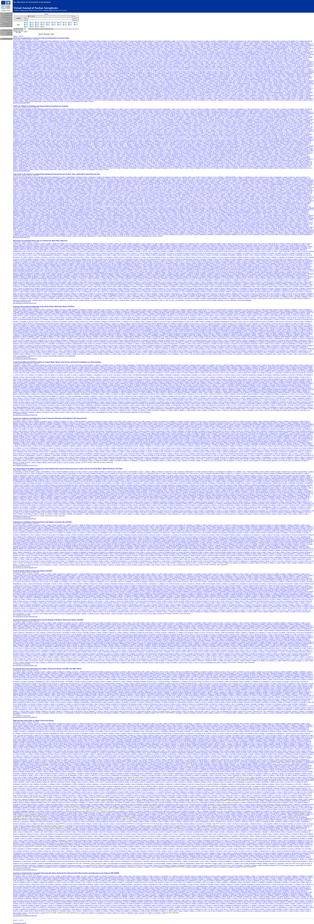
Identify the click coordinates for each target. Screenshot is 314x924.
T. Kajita (131, 66)
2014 (32, 24)
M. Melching (156, 75)
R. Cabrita (271, 47)
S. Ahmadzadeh (166, 41)
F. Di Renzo (204, 54)
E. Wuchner (80, 100)
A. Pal (54, 80)
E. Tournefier (186, 94)
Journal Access (3, 19)
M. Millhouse (28, 76)
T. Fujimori (268, 57)
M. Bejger (229, 44)
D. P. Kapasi (212, 66)
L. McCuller (72, 75)
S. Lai (174, 69)
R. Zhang (310, 100)
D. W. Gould (135, 60)
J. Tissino (44, 94)
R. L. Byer (247, 47)
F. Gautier (158, 58)
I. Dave (158, 52)
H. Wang (40, 98)
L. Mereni (189, 75)
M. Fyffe (279, 57)
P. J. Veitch (69, 97)
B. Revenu (130, 85)
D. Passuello (281, 80)
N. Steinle (143, 91)
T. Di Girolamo (165, 54)
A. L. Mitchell (119, 76)
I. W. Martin (192, 73)
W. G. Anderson (300, 41)
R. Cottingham (169, 51)
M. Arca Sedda (122, 42)
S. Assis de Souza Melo (204, 42)
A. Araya (108, 42)
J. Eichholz (97, 55)
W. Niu (68, 79)
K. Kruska (32, 69)
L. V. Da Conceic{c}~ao (32, 52)
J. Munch (103, 77)
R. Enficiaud (142, 55)
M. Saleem (204, 86)
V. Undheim (59, 95)
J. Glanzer (21, 60)
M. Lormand (52, 72)
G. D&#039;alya (69, 52)
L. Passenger (274, 80)
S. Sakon (175, 86)
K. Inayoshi (123, 64)
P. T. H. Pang (137, 80)
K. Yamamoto (117, 100)
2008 (54, 23)
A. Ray (55, 85)
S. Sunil (283, 91)
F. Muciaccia (25, 77)
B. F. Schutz (207, 88)
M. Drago (295, 54)
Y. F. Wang (59, 98)
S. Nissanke (56, 79)
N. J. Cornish (150, 51)
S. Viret (214, 97)
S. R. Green (238, 60)
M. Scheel (127, 88)
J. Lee (44, 70)
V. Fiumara (98, 57)
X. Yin (207, 100)
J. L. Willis (282, 98)
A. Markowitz (167, 73)
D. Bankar (42, 44)
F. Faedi (229, 55)
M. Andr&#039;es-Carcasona (30, 42)
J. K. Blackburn (193, 45)
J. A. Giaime (276, 58)
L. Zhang (304, 100)
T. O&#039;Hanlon (168, 79)
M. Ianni (101, 64)
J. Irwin (149, 64)
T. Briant (90, 47)
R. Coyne (225, 51)
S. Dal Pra (61, 52)
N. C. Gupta (100, 61)
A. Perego (86, 82)
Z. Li (194, 70)
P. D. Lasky (267, 69)
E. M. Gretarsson (255, 60)
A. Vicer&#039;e (158, 97)
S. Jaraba (264, 64)
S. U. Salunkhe (226, 86)
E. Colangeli (61, 51)
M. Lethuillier (154, 70)
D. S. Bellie (249, 44)
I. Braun (85, 47)
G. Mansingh (78, 73)
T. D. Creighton (248, 51)
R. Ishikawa (155, 64)
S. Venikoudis (76, 97)
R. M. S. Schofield (182, 88)
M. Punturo (210, 83)
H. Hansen (251, 61)
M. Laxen (289, 69)
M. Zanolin (254, 100)
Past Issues (2, 15)
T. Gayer (170, 58)
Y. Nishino (42, 79)
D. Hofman (220, 63)
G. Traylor (215, 94)
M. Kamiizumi (161, 66)
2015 (38, 24)
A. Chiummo (214, 50)
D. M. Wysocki (88, 100)
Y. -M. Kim (115, 67)
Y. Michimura (304, 75)
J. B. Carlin (129, 48)
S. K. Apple (98, 42)
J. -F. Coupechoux (203, 51)
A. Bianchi (115, 45)
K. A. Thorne (25, 94)
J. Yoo (225, 100)
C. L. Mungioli (116, 77)
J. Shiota (141, 89)
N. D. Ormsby (237, 79)
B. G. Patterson (24, 82)
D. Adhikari (97, 41)
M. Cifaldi (277, 50)
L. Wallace (28, 98)
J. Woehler (26, 100)
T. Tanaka (157, 92)
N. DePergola (38, 54)
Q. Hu (25, 64)
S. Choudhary (227, 50)
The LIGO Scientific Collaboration (22, 41)
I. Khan (44, 67)
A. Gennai (182, 58)
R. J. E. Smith (20, 91)
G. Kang (182, 66)
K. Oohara (215, 79)
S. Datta (135, 52)
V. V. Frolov (236, 57)
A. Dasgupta (129, 52)
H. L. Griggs (278, 60)
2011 (71, 23)
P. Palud (92, 80)
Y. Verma (121, 97)
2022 (76, 24)
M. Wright (60, 100)
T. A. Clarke (305, 50)
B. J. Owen (21, 80)
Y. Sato (77, 88)
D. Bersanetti (28, 45)
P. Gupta (106, 61)
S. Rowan (54, 86)
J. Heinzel (72, 63)
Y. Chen (132, 50)
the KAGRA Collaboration (52, 41)
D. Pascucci (252, 80)
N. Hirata (200, 63)
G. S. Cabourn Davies (256, 47)
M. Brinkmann (102, 47)
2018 (54, 24)
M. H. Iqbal (144, 64)
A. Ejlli (125, 55)
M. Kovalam (281, 67)
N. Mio (53, 76)
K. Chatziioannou (82, 50)
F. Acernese (78, 41)
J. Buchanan (187, 47)
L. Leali (19, 70)
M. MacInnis (176, 72)
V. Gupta (123, 61)
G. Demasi (300, 52)
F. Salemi (210, 86)
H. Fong (132, 57)
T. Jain (213, 64)
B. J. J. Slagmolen (276, 89)
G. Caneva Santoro (57, 48)
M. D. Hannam (224, 61)
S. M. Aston (213, 42)
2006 (43, 23)
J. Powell (90, 83)
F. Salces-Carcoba (190, 86)
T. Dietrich (135, 54)
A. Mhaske (272, 75)
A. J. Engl (148, 55)
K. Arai (104, 42)
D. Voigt (241, 97)
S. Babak (250, 42)
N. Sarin (30, 88)
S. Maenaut (227, 72)
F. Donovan (263, 54)
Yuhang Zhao (37, 101)
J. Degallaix (227, 52)
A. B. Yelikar (201, 100)
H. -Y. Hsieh (308, 63)
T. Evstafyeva (201, 55)
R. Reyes (136, 85)
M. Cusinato (16, 52)
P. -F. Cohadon (48, 51)
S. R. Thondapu (17, 94)
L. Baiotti (286, 42)
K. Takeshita (113, 92)
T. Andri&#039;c (43, 42)
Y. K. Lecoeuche (25, 70)
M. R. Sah (136, 86)
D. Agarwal (132, 41)
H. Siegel (192, 89)
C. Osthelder (286, 79)
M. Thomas (295, 92)
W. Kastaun (239, 66)
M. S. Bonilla (289, 45)
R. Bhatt (77, 45)
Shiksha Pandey (120, 80)
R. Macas (163, 72)
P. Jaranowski (270, 64)
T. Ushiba (65, 95)
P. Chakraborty (258, 48)
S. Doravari (283, 54)
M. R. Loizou (300, 70)
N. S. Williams (275, 98)
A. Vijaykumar (179, 97)
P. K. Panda (112, 80)
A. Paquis (218, 80)
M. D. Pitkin (303, 82)
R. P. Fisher (85, 57)
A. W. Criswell (264, 51)
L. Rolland (241, 85)
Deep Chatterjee (60, 50)
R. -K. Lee (53, 70)
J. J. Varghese (30, 97)
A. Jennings (288, 64)
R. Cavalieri (217, 48)
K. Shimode (129, 89)
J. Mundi (109, 77)
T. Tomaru (100, 94)
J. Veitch (64, 97)
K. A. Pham (173, 82)
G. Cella (223, 48)
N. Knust (164, 67)
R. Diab (98, 54)
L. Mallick (35, 73)
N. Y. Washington (96, 98)
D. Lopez (19, 72)
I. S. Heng (137, 63)
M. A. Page (40, 80)
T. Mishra (112, 76)
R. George (200, 58)
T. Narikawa (246, 77)
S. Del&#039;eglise (250, 52)
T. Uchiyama (27, 95)
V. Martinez (222, 73)
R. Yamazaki (149, 100)
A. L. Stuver (224, 91)
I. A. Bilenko (121, 45)
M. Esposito (167, 55)
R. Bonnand (303, 45)
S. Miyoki (170, 76)
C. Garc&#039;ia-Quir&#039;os (93, 58)
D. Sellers (270, 88)
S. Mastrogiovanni (289, 73)
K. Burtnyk (222, 47)
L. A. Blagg (201, 45)
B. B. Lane (208, 69)
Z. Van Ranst (300, 95)
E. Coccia (34, 51)
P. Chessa (158, 50)
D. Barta (117, 44)
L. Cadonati (292, 47)
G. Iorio (134, 64)
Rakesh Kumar (100, 69)
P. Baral (56, 44)
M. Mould (297, 76)
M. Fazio (280, 55)
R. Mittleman (148, 76)
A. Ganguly (43, 58)
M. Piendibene (222, 82)
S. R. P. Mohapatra (189, 76)
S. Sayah (109, 88)
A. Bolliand (254, 45)
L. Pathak (299, 80)
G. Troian (246, 94)
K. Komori (226, 67)
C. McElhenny (87, 75)
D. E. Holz (234, 63)
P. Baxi (178, 44)
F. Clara (288, 50)
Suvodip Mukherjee (75, 77)
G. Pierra (243, 82)
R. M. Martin (199, 73)
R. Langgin (227, 69)
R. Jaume (277, 64)
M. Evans (194, 55)
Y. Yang (176, 100)
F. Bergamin (293, 44)
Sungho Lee (64, 70)
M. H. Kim (104, 67)
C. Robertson (214, 85)
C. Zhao (26, 101)
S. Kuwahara (134, 69)
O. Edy (87, 55)
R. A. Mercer (182, 75)
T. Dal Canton (43, 52)
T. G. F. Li (183, 70)
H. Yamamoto (110, 100)
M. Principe (155, 83)
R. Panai (106, 80)
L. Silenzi (202, 89)
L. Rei (95, 85)
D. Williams (259, 98)
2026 (43, 26)
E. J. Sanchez (254, 86)
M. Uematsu (47, 95)
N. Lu (111, 72)
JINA (1, 30)
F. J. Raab (269, 83)
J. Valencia (104, 95)
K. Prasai (125, 83)
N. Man (45, 73)
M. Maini (275, 72)
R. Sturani (218, 91)
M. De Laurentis (240, 52)
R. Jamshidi (232, 64)
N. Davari (152, 52)
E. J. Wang (34, 98)
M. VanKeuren (273, 95)
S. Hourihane (263, 63)
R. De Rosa (52, 54)
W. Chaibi (251, 48)
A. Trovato (252, 94)
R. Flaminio (104, 57)
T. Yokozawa (220, 100)
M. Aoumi (75, 42)
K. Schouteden (191, 88)
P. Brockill (109, 47)
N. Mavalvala (25, 75)
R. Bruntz (166, 47)
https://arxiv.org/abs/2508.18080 (21, 102)
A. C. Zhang (298, 100)
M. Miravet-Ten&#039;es (75, 76)
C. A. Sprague (113, 91)
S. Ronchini (294, 85)
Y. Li (191, 70)
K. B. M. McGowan (110, 75)
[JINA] (5, 11)
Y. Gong (80, 60)
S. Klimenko (151, 67)
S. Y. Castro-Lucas (195, 48)
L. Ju (104, 66)
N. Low (100, 72)
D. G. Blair (213, 45)
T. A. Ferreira (49, 57)
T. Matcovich (298, 73)
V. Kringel (304, 67)
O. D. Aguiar (157, 41)
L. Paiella (50, 80)
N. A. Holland (227, 63)
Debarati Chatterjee (50, 50)
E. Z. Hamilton (185, 61)
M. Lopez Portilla (27, 72)
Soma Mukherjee (54, 77)
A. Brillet (95, 47)
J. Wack (282, 97)
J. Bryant (172, 47)
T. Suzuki (307, 91)
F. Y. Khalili (33, 67)
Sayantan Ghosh (232, 58)
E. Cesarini (245, 48)
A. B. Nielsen (28, 79)
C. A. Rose (21, 86)
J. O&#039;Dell (128, 79)
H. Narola (252, 77)
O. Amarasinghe (264, 41)
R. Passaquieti (266, 80)
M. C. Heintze (60, 63)
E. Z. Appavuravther (83, 42)
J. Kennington (300, 66)
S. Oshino (279, 79)
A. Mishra (101, 76)
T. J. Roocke (300, 85)
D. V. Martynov (243, 73)
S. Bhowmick (100, 45)
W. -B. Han (200, 61)
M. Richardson (178, 85)
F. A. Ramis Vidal (309, 83)
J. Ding (186, 54)
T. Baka (297, 42)
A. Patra (304, 80)
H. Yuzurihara (240, 100)
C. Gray (208, 60)
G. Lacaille (157, 69)
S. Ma (158, 72)
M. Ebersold (55, 55)
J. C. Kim (93, 67)
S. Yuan (234, 100)
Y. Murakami (124, 77)
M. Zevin (292, 100)
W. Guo (68, 61)
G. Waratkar (71, 98)
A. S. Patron (16, 82)
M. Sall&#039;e (217, 86)
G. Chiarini (186, 50)
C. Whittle (215, 98)
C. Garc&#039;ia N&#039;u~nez (76, 58)
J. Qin (233, 83)
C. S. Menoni (170, 75)
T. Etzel (190, 55)
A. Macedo (169, 72)
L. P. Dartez (122, 52)
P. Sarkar (35, 88)
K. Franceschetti (164, 57)
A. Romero (269, 85)
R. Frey (215, 57)
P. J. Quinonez (262, 83)
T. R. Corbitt (123, 51)
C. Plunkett (35, 83)
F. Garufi (133, 58)
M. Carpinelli (151, 48)
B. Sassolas (56, 88)
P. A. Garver (139, 58)
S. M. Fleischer (112, 57)
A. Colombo (95, 51)
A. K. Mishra (94, 76)
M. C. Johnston (44, 66)
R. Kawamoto (280, 66)
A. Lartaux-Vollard (258, 69)
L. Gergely (215, 58)
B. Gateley (152, 58)
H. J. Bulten (207, 47)
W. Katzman (260, 66)
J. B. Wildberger (231, 98)
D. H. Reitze (105, 85)
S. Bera (288, 44)
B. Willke (287, 98)
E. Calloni (42, 48)
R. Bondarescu (270, 45)
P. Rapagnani (43, 85)
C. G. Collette (75, 51)
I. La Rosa (244, 69)
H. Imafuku (116, 64)
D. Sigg (197, 89)
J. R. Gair (290, 57)
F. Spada (79, 91)
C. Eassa (49, 55)
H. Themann (253, 92)
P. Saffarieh (123, 86)
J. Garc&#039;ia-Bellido (60, 58)
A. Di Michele (179, 54)
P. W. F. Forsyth (155, 57)
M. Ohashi (176, 79)
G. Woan (20, 100)
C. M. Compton (103, 51)
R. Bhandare (71, 45)
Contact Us (2, 25)
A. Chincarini (198, 50)
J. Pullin (204, 83)
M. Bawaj (173, 44)
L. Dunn (15, 55)
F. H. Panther (165, 80)
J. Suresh (288, 91)
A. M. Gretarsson (245, 60)
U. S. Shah (33, 89)
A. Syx (27, 92)
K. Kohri (200, 67)
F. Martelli (185, 73)
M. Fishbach (78, 57)
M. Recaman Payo (80, 85)
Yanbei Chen (137, 50)
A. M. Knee (158, 67)
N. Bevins (64, 45)
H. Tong (125, 94)
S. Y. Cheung (172, 50)
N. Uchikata (20, 95)
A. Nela (273, 77)
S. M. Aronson (176, 42)
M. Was (82, 98)
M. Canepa (49, 48)
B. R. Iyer (181, 64)
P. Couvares (211, 51)
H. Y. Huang (31, 64)
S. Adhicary (90, 41)
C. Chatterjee (41, 50)
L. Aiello (173, 41)
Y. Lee (76, 70)
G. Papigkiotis (211, 80)
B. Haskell (19, 63)
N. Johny (57, 66)
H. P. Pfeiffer (161, 82)
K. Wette (194, 98)
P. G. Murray (139, 77)
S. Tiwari (60, 94)
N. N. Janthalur (257, 64)
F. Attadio (225, 42)
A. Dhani (93, 54)
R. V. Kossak (255, 67)
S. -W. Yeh (194, 100)
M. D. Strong (205, 91)
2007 (49, 23)
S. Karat (218, 66)
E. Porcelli (64, 83)
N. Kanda (167, 66)
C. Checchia (91, 50)
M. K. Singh (234, 89)
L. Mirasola (65, 76)
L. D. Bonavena (261, 45)
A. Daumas (147, 52)
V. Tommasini (113, 94)
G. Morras (283, 76)
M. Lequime (127, 70)
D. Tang (163, 92)
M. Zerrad (286, 100)
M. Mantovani (92, 73)
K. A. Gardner (114, 58)
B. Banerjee (36, 44)
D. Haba (152, 61)
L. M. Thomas (287, 92)
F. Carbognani (113, 48)
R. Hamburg (177, 61)
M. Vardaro (16, 97)
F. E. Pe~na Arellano (64, 82)
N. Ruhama (81, 86)
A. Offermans (142, 79)
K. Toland (87, 94)
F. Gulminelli (50, 61)
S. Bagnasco (274, 42)
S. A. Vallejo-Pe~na (127, 95)
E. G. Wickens (222, 98)
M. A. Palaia (64, 80)
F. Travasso (209, 94)
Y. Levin (160, 70)
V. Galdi (303, 57)
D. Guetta (19, 61)
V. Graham (166, 60)
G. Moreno (263, 76)
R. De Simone (86, 54)
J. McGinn (102, 75)
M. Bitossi (170, 45)
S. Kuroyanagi (127, 69)
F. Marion (132, 73)
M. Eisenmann (110, 55)
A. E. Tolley (94, 94)
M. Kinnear (138, 67)
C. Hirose (206, 63)
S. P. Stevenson (181, 91)
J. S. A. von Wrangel (259, 97)
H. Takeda (106, 92)
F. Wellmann (176, 98)
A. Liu (249, 70)
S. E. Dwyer (43, 55)
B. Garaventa (49, 58)
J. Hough (257, 63)
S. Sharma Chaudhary (82, 89)
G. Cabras (265, 47)
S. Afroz (126, 41)
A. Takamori (87, 92)
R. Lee (59, 70)
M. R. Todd (72, 94)
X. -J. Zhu (60, 101)
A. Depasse (31, 54)
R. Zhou (55, 101)
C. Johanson (308, 64)
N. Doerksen (229, 54)
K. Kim (99, 67)
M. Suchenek (231, 91)
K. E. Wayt (110, 98)
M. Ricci (153, 85)
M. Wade (293, 97)
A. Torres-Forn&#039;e (155, 94)
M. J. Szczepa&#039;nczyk (37, 92)
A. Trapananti (201, 94)
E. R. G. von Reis (248, 97)
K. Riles (189, 85)
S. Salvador (234, 86)
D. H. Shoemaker (154, 89)
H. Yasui (189, 100)
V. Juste (118, 66)
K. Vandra (232, 95)
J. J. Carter (164, 48)
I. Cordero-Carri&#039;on (133, 51)
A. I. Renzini (117, 85)
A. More (245, 76)
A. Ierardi (106, 64)
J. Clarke (299, 50)
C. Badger (263, 42)
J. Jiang (303, 64)
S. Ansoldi (56, 42)
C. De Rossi (59, 54)
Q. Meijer (143, 75)
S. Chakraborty (267, 48)
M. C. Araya (115, 42)
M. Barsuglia (111, 44)
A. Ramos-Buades (18, 85)
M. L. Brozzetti (148, 47)
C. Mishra (107, 76)
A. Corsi (157, 51)
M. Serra (309, 88)
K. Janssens (249, 64)
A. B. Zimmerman (75, 101)
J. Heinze (67, 63)
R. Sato (73, 88)
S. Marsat (179, 73)
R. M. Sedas (237, 88)
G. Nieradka (36, 79)
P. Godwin (38, 60)
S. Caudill (203, 48)
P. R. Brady (66, 47)
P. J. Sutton (301, 91)
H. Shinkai (136, 89)
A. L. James (219, 64)
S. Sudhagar (239, 91)
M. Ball (306, 42)
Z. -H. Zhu (67, 101)
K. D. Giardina (284, 58)
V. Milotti (40, 76)
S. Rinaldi (201, 85)
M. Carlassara (121, 48)
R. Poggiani (42, 83)
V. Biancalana (107, 45)
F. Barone (93, 44)
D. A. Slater (285, 89)
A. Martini (228, 73)
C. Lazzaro (308, 69)
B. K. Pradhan (104, 83)
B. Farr (253, 55)
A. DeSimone (78, 54)
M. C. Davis (195, 52)
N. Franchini (172, 57)
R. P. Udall (34, 95)
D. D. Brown (140, 47)
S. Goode (103, 60)
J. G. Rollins (247, 85)
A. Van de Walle (216, 95)
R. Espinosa (160, 55)
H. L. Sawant (102, 88)
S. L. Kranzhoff (296, 67)
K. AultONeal (237, 42)
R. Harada (263, 61)
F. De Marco (293, 52)
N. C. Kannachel (189, 66)
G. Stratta (199, 91)
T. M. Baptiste (49, 44)
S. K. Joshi (96, 66)
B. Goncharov (73, 60)
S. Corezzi (143, 51)
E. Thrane (32, 94)
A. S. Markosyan (159, 73)
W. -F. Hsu (20, 64)
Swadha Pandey (129, 80)
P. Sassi (51, 88)
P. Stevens (173, 91)
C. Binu (145, 45)
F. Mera (177, 75)
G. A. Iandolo (94, 64)
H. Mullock (98, 77)
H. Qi (229, 83)
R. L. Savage (88, 88)
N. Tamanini (132, 92)
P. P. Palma (79, 80)
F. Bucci (181, 47)
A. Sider (187, 89)
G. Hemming (113, 63)
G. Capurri (99, 48)
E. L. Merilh (202, 75)
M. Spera (99, 91)
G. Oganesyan (150, 79)
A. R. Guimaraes (34, 61)
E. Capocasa (87, 48)
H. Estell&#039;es (182, 55)
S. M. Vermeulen (129, 97)
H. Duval (37, 55)
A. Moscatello (290, 76)
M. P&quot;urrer (223, 83)
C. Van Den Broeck (186, 95)
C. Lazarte (295, 69)
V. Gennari (189, 58)
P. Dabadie (23, 52)
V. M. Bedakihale (214, 44)
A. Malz (40, 73)
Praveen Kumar (75, 69)
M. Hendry (131, 63)
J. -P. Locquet (293, 70)
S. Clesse (21, 51)
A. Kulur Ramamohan (59, 69)
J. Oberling (121, 79)
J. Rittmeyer (208, 85)
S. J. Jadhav (201, 64)
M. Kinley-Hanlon (130, 67)
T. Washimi (88, 98)
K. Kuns (112, 69)
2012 (76, 23)
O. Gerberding (207, 58)
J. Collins (82, 51)
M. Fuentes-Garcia (256, 57)
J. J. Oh (157, 79)
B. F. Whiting (208, 98)
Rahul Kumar (92, 69)
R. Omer (200, 79)
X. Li (188, 70)
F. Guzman (146, 61)
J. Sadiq (117, 86)
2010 (65, 23)
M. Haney (206, 61)
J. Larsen (250, 69)
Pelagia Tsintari (48, 10)
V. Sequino (303, 88)
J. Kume (107, 69)
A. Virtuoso (220, 97)
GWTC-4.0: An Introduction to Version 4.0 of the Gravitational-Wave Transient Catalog (41, 38)
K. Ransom (37, 85)
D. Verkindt (105, 97)
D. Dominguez (244, 54)
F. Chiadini (179, 50)
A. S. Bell (243, 44)
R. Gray (213, 60)
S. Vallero (135, 95)
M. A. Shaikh (47, 89)
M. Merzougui (227, 75)
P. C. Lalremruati (194, 69)
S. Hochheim (213, 63)
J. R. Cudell (290, 51)
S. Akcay (186, 41)
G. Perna (113, 82)
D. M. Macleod (191, 72)
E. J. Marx (250, 73)
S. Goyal (149, 60)
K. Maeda (220, 72)
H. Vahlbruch (78, 95)
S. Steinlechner (158, 91)
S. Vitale (225, 97)
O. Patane (287, 80)
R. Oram (231, 79)
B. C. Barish (70, 44)
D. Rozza (70, 86)
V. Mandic (50, 73)
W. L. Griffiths (270, 60)
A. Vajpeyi (92, 95)
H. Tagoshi (60, 92)
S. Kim (110, 67)
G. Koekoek (194, 67)
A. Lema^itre (107, 70)
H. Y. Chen (121, 50)
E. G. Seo (291, 88)
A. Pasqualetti (258, 80)
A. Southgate (73, 91)
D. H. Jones (64, 66)
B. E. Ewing (209, 55)
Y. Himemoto (194, 63)
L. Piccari (202, 82)
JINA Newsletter (3, 32)
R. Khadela (20, 67)
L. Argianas (137, 42)
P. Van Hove (260, 95)
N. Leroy (133, 70)
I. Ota (291, 79)
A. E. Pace (28, 80)
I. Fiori (72, 57)
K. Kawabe (273, 66)
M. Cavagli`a (210, 48)
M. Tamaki (125, 92)
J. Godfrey (32, 60)
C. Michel (298, 75)
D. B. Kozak (288, 67)
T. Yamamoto (134, 100)
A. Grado (160, 60)
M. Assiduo (194, 42)
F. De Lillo (259, 52)
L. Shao (54, 89)
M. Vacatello (71, 95)
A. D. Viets (172, 97)
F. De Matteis (306, 52)
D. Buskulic (236, 47)
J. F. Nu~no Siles (98, 79)
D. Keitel (293, 66)
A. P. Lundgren (139, 72)
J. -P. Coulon (194, 51)
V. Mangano (57, 73)
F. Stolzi (187, 91)
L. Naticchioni (259, 77)
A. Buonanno (214, 47)
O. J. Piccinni (208, 82)
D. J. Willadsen (245, 98)
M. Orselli (244, 79)
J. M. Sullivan (261, 91)
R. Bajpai (291, 42)
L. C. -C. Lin (215, 70)
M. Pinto (281, 82)
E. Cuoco (310, 51)
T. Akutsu (192, 41)
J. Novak (91, 79)
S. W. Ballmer (22, 44)
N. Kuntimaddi (118, 69)
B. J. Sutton (294, 91)
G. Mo (175, 76)
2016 (43, 24)
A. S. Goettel (45, 60)
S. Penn (73, 82)
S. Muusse (146, 77)
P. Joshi (91, 66)
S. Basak (143, 44)
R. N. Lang (215, 69)
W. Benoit (261, 44)
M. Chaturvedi (68, 50)
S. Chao (310, 48)
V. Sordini (53, 91)
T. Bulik (201, 47)
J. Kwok (152, 69)
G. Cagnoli (299, 47)
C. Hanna (217, 61)
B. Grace (154, 60)
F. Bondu (277, 45)
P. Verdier (90, 97)
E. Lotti (65, 72)
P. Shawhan (98, 89)
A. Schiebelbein (134, 88)
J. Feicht (286, 55)
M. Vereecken (97, 97)
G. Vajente (85, 95)
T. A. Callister (35, 48)
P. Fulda (274, 57)
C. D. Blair (207, 45)
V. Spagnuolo (85, 91)
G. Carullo (170, 48)
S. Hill (188, 63)
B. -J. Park (229, 80)
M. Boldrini (237, 45)
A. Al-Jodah (212, 41)
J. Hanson (257, 61)
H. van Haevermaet (241, 95)
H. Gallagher (309, 57)
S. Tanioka (168, 92)
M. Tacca (54, 92)
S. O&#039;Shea (266, 79)
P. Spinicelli (106, 91)
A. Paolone (178, 80)
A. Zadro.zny (247, 100)
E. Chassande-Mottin (31, 50)
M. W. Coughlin (178, 51)
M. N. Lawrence (281, 69)
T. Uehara (40, 95)
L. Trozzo (258, 94)
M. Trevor (225, 94)
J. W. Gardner (106, 58)
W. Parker (239, 80)
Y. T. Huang (43, 64)
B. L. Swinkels (21, 92)
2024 (32, 26)
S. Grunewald (304, 60)
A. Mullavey (91, 77)
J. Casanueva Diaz (178, 48)
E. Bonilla (283, 45)
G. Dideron (122, 54)
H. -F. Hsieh (301, 63)
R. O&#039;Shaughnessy (254, 79)
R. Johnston (52, 66)
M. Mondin (220, 76)
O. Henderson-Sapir (122, 63)
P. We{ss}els (188, 98)
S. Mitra (134, 76)
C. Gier (305, 58)
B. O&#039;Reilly (223, 79)
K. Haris (285, 61)
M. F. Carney (143, 48)
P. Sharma (73, 89)
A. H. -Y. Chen (104, 50)
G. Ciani (255, 50)
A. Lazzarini (301, 69)
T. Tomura (120, 94)
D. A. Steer (137, 91)
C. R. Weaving (131, 98)
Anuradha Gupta (87, 61)
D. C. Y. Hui (65, 64)
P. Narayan (232, 77)
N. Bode (224, 45)
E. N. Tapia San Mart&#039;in (204, 92)
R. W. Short (172, 89)
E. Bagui (280, 42)
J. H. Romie (287, 85)
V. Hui (70, 64)
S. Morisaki (270, 76)
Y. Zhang (20, 101)
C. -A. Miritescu (86, 76)
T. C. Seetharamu (245, 88)
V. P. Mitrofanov (140, 76)
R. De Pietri (45, 54)
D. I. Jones (70, 66)
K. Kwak (141, 69)
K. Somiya (34, 91)
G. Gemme (176, 58)
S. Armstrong (156, 42)
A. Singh (222, 89)
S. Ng (303, 77)
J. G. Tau (240, 92)
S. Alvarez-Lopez (255, 41)
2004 (32, 23)
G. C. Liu (254, 70)
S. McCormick (64, 75)
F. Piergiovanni (231, 82)
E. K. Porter (71, 83)
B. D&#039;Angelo (79, 52)
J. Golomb (57, 60)
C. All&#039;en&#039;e (222, 41)
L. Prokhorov (169, 83)
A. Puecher (199, 83)
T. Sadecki (111, 86)
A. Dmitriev (217, 54)
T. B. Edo (81, 55)
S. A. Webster (139, 98)
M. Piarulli (196, 82)
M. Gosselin (122, 60)
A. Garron (127, 58)
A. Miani (278, 75)
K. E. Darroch (115, 52)
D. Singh (228, 89)
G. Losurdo (60, 72)
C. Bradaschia (58, 47)
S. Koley (213, 67)
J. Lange (221, 69)
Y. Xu (98, 100)
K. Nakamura (185, 77)
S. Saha (141, 86)
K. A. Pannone (152, 80)
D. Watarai (104, 98)
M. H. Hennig (144, 63)
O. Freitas (210, 57)
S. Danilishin (88, 52)
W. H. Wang (52, 98)
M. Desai (65, 54)
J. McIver (118, 75)
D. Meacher (137, 75)
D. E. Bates (167, 44)
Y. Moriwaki (277, 76)
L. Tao (187, 92)
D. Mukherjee (33, 77)
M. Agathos (138, 41)
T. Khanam (49, 67)
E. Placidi (15, 83)
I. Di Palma (197, 54)
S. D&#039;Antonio (97, 52)
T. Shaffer (26, 89)
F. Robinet (221, 85)
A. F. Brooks (125, 47)
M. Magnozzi (261, 72)
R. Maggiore (254, 72)
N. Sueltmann (246, 91)
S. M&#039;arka (140, 73)
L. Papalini (204, 80)
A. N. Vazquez (43, 97)
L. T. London (308, 70)
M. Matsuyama (17, 75)
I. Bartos (138, 44)
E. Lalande (179, 69)
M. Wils (293, 98)
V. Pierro (248, 82)
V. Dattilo (140, 52)
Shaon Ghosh (240, 58)
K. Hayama (47, 63)
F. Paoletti (172, 80)
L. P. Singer (217, 89)
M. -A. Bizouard (178, 45)
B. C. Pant (159, 80)
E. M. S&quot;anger (296, 86)
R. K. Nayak (267, 77)
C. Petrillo (154, 82)
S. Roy (59, 86)
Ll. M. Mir (58, 76)
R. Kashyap (224, 66)
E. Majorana (286, 72)
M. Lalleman (186, 69)
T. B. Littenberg (243, 70)
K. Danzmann (107, 52)
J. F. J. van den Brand (175, 95)
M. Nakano (199, 77)
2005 (38, 23)
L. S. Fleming (120, 57)
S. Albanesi (198, 41)
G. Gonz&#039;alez (88, 60)
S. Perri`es (130, 82)
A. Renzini (124, 85)
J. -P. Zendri (275, 100)
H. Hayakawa (40, 63)
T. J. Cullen (297, 51)
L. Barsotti (104, 44)
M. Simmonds (209, 89)
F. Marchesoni (107, 73)
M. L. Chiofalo (207, 50)
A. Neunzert (298, 77)
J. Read (73, 85)
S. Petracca (148, 82)
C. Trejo (220, 94)
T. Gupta (118, 61)
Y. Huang (37, 64)
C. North (85, 79)
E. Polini (48, 83)
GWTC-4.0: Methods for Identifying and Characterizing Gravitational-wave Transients (40, 106)
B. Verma (110, 97)
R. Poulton (85, 83)
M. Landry (202, 69)
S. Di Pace (191, 54)
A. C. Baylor (191, 44)
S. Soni (48, 91)
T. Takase (94, 92)
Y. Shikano (115, 89)
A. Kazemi (287, 66)
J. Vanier (267, 95)
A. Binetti (135, 45)
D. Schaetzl (121, 88)
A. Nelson (278, 77)
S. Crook (271, 51)
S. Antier (69, 42)
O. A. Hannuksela (233, 61)
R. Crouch (277, 51)
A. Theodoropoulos (262, 92)
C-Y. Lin (204, 70)
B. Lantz (232, 69)
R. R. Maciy (183, 72)
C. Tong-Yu (131, 94)
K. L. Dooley (269, 54)
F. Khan (39, 67)
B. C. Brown (132, 47)
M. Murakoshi (131, 77)
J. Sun (275, 91)
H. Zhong (49, 101)
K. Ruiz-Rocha (98, 86)
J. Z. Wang (46, 98)
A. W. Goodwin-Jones (112, 60)
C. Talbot (119, 92)
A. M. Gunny (57, 61)
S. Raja (280, 83)
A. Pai (45, 80)
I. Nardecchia (239, 77)
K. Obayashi (114, 79)
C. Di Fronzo (148, 54)
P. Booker (309, 45)
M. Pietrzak (254, 82)
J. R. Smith (307, 89)
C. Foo (142, 57)
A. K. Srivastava (122, 91)
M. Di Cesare (114, 54)
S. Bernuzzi (308, 44)
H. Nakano (192, 77)
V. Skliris (269, 89)
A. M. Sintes (257, 89)
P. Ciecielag (261, 50)
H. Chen (115, 50)
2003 (27, 23)
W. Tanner (182, 92)
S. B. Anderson (291, 41)
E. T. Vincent (201, 97)
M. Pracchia (97, 83)
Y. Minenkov (47, 76)
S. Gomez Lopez (65, 60)
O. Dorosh (289, 54)
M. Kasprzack (231, 66)
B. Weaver (124, 98)
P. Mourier (303, 76)
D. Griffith (263, 60)
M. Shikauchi (121, 89)
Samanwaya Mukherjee (43, 77)
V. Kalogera (142, 66)
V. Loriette (46, 72)
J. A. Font (137, 57)
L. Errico (154, 55)
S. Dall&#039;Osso (53, 52)
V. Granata (187, 60)
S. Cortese (162, 51)
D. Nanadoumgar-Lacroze (209, 77)
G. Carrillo (158, 48)
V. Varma (36, 97)
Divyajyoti (210, 54)
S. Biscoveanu (159, 45)
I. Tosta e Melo (178, 94)
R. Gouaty (128, 60)
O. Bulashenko (195, 47)
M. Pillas (260, 82)
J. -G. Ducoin (309, 54)
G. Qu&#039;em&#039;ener (243, 83)
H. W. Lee (39, 70)
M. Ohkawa (183, 79)
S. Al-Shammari (240, 41)
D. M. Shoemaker (163, 89)
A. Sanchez (247, 86)
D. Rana (25, 85)
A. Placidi (309, 82)
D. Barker (76, 44)
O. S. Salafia (182, 86)
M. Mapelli (100, 73)
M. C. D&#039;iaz (105, 54)
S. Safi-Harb (129, 86)
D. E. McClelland (55, 75)
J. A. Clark (293, 50)
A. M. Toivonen (80, 94)
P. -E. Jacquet (194, 64)
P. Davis (201, 52)
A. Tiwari (49, 94)
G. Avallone (245, 42)
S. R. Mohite (197, 76)
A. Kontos (241, 67)
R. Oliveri (194, 79)
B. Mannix (64, 73)
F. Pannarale (144, 80)
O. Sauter (82, 88)
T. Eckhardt (62, 55)
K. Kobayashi (171, 67)
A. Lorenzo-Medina (37, 72)
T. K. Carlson (135, 48)
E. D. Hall (170, 61)
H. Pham (167, 82)
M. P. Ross (38, 86)
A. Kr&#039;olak (24, 69)
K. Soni (44, 91)
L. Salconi (198, 86)
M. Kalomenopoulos (151, 66)
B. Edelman (75, 55)
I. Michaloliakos (290, 75)
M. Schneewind (172, 88)
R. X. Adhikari (111, 41)
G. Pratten (142, 83)
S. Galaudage (296, 57)
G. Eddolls (69, 55)
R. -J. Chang (303, 48)
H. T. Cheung (164, 50)
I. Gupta (94, 61)
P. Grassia (197, 60)
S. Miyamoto (164, 76)
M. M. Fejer (292, 55)
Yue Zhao (31, 101)
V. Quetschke (254, 83)
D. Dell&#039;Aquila (268, 52)
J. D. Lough (78, 72)
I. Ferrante (43, 57)
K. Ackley (84, 41)
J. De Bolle (211, 52)
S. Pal (58, 80)
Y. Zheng (44, 101)
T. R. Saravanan (23, 88)
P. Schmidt (151, 88)
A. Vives (230, 97)
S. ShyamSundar (180, 89)
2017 (49, 24)
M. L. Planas (22, 83)
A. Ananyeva (283, 41)
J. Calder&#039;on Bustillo (24, 48)
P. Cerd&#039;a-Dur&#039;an (234, 48)
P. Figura (63, 57)
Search (1, 17)
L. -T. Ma (153, 72)
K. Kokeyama (207, 67)
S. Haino (165, 61)
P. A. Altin (247, 41)
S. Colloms (88, 51)
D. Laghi (169, 69)
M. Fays (275, 55)
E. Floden (126, 57)
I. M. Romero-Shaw (278, 85)
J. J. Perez (97, 82)
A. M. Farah (247, 55)
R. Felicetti (298, 55)
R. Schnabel (164, 88)
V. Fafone (234, 55)
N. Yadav (103, 100)
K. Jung (108, 66)
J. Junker (113, 66)
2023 (27, 26)
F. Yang (166, 100)
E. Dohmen (237, 54)
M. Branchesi (78, 47)
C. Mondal (213, 76)
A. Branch (72, 47)
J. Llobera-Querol (277, 70)
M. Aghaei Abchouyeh (148, 41)
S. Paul (35, 82)
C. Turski (306, 94)
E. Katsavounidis (251, 66)
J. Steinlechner (150, 91)
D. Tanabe (138, 92)
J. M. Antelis (63, 42)
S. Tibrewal (38, 94)
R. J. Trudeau (265, 94)
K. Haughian (32, 63)
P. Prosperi (176, 83)
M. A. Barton (132, 44)
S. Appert (91, 42)
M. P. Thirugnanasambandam (275, 92)
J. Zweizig (90, 101)
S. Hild (184, 63)
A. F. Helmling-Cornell (103, 63)
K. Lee (48, 70)
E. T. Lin (209, 70)
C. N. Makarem (294, 72)
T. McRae (131, 75)
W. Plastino (29, 83)
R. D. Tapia (192, 92)
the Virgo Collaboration (38, 41)
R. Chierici (192, 50)
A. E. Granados (173, 60)
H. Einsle (103, 55)
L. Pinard (269, 82)
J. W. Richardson (169, 85)
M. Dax (206, 52)
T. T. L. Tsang (273, 94)
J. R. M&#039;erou (211, 75)
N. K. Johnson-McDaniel (32, 66)
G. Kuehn (43, 69)
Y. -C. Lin (222, 70)
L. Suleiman (253, 91)
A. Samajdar (240, 86)
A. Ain (177, 41)
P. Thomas (301, 92)
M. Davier (171, 52)
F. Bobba (219, 45)
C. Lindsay (228, 70)
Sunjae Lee (71, 70)
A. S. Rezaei (142, 85)
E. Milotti (35, 76)
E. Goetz (51, 60)
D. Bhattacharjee (84, 45)
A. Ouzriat (304, 79)
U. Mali (18, 73)
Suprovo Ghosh (258, 58)
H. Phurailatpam (189, 82)
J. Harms (296, 61)
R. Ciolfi (283, 50)
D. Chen (110, 50)
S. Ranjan (30, 85)
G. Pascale (245, 80)
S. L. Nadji (158, 77)
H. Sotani (66, 91)
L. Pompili (53, 83)
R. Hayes (53, 63)
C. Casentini (187, 48)
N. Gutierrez (139, 61)
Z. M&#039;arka (149, 73)
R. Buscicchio (228, 47)
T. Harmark (291, 61)
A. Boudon (46, 47)
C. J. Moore (233, 76)
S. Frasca (178, 57)
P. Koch (178, 67)
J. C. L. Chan (291, 48)
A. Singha (250, 89)
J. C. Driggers (302, 54)
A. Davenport (164, 52)
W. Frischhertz (222, 57)
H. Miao (283, 75)
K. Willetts (253, 98)
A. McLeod (125, 75)
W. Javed (282, 64)
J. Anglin (50, 42)
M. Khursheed (56, 67)
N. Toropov (145, 94)
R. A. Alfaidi (205, 41)
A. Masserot (263, 73)
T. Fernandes (22, 57)
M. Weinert (156, 98)
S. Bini (141, 45)
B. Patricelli (310, 80)
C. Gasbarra (146, 58)
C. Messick (242, 75)
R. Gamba (22, 58)
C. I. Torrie (164, 94)
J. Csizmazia (283, 51)
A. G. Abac (62, 41)
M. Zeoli (281, 100)
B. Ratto (50, 85)
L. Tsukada (287, 94)
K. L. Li (177, 70)
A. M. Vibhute (149, 97)
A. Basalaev (150, 44)
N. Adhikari (104, 41)
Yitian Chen (145, 50)
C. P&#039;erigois (106, 82)
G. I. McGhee (94, 75)
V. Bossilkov (39, 47)
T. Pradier (111, 83)
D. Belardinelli (236, 44)
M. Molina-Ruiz (206, 76)
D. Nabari (151, 77)
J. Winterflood (308, 98)
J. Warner (77, 98)
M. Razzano (67, 85)
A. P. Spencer (93, 91)
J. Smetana (301, 89)
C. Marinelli (115, 73)
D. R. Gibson (291, 58)
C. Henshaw (151, 63)
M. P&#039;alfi (72, 80)
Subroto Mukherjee (65, 77)
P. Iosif (138, 64)
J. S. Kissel (145, 67)
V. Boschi (28, 47)
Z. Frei (200, 57)
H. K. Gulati (42, 61)
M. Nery (292, 77)
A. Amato (271, 41)
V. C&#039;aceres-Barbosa (281, 47)
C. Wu (65, 100)
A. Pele (57, 82)
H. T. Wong (39, 100)
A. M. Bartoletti (124, 44)
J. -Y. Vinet (208, 97)
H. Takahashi (73, 92)
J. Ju (101, 66)
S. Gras (193, 60)
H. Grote (298, 60)
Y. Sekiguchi (264, 88)
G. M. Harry (303, 61)
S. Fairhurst (241, 55)
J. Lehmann (89, 70)
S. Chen (127, 50)
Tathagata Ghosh (267, 58)
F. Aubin (230, 42)
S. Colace (54, 51)
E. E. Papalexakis (196, 80)
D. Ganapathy (35, 58)
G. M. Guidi (26, 61)
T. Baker (301, 42)
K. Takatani (100, 92)
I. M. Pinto (275, 82)
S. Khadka (26, 67)
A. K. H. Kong (234, 67)
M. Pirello (296, 82)
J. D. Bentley (274, 44)
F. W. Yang (160, 100)
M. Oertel (135, 79)
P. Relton (111, 85)
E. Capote (93, 48)
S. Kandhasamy (175, 66)
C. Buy (242, 47)
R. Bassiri (156, 44)
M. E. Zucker (83, 101)
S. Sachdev (105, 86)
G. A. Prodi (162, 83)
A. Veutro (142, 97)
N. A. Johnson (22, 66)
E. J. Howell (279, 63)
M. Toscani (171, 94)
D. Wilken (238, 98)
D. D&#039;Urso (29, 55)
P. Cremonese (256, 51)
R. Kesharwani (308, 66)
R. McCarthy (46, 75)
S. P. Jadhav (208, 64)
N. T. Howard (271, 63)
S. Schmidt (158, 88)
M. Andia (307, 41)
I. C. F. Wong (46, 100)
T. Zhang (15, 101)
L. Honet (240, 63)
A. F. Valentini (111, 95)
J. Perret (125, 82)
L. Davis (188, 52)
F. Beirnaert (223, 44)
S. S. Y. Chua (243, 50)
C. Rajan (284, 83)
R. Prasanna (131, 83)
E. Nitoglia (63, 79)
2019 (60, 24)
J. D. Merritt (220, 75)
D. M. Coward (219, 51)
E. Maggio (248, 72)
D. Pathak (293, 80)
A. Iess (111, 64)
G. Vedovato (57, 97)
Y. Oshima (274, 79)
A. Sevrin (21, 89)
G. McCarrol (39, 75)
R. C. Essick (174, 55)
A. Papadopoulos (186, 80)
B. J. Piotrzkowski (289, 82)
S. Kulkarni (50, 69)
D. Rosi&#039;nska (29, 86)
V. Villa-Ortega (193, 97)
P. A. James (226, 64)
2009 (60, 23)
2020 (65, 24)
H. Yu (229, 100)
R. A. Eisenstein (118, 55)
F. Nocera (73, 79)
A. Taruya (228, 92)
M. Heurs (157, 63)
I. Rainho (275, 83)
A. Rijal (185, 85)
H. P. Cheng (152, 50)
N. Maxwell (32, 75)
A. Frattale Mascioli (193, 57)
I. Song (39, 91)
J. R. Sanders (286, 86)
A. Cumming (304, 51)
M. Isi (160, 64)
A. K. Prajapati (118, 83)
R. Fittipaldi (91, 57)
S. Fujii (263, 57)
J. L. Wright (54, 100)
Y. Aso (188, 42)
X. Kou (261, 67)
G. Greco (217, 60)
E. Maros (174, 73)
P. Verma (116, 97)
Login (1, 38)
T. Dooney (276, 54)
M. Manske (85, 73)
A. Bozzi (52, 47)
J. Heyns (170, 63)
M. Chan (297, 48)
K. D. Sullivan (269, 91)
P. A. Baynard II (199, 44)
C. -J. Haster (25, 63)
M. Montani (226, 76)
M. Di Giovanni (156, 54)
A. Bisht (165, 45)
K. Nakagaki (177, 77)
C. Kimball (122, 67)
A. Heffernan (86, 63)
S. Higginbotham (177, 63)
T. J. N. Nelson (286, 77)
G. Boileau (230, 45)
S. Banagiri (29, 44)
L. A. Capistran (79, 48)
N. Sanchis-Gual (278, 86)
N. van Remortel (308, 95)
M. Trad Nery (193, 94)
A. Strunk (212, 91)
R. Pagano (34, 80)
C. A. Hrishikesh (293, 63)
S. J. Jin (294, 64)
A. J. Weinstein (163, 98)
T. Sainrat (146, 86)
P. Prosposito (182, 83)
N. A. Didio (128, 54)
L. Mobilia (180, 76)
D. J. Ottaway (297, 79)
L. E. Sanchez (269, 86)
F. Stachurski (130, 91)
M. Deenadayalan (219, 52)
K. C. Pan (100, 80)
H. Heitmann (79, 63)
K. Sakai (161, 86)
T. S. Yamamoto (126, 100)
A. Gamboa (28, 58)
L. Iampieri (87, 64)
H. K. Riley (195, 85)
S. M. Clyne (28, 51)
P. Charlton (22, 50)
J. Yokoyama (212, 100)
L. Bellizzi (256, 44)
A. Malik (29, 73)
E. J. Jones (76, 66)
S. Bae (269, 42)
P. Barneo (88, 44)
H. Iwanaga (170, 64)
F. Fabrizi (223, 55)
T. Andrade (19, 42)
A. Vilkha (186, 97)
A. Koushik (267, 67)
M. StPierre (193, 91)
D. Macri (215, 72)
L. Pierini (237, 82)
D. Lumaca (131, 72)
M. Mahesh (269, 72)
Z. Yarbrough (182, 100)
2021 (71, 24)
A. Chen (97, 50)
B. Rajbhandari (292, 83)
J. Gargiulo (121, 58)
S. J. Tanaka (151, 92)
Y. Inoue (129, 64)
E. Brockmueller (117, 47)
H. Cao (72, 48)
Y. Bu (176, 47)
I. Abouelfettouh (70, 41)
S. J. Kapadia (204, 66)
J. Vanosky (281, 95)
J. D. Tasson (234, 92)
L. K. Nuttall (107, 79)
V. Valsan (141, 95)
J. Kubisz (38, 69)
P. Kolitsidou (219, 67)
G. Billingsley (129, 45)
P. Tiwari (55, 94)
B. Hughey (58, 64)
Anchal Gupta (78, 61)
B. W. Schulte (199, 88)
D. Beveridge (50, 45)
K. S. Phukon (180, 82)
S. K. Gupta (112, 61)
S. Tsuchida (280, 94)
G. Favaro (264, 55)
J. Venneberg (84, 97)
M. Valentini (118, 95)
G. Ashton (183, 42)
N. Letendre (147, 70)
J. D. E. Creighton (238, 51)
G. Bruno (161, 47)
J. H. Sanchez (262, 86)
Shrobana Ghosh (249, 58)
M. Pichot (215, 82)
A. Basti (161, 44)
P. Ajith (182, 41)
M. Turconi (300, 94)
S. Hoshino (251, 63)
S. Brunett (155, 47)
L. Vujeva (267, 97)
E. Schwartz (214, 88)
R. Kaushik (267, 66)
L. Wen (182, 98)
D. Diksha (172, 54)
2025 (38, 26)
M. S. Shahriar (40, 89)
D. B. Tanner (175, 92)
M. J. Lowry (105, 72)
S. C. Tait (66, 92)
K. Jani (238, 64)
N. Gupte (129, 61)
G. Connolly (111, 51)
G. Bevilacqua (58, 45)
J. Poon (59, 83)
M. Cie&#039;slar (269, 50)
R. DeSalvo (71, 54)
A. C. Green (224, 60)
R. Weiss (170, 98)
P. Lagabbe (164, 69)
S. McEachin (79, 75)
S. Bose (34, 47)
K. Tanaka (145, 92)
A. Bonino (296, 45)
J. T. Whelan (201, 98)
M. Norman (80, 79)
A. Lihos (198, 70)
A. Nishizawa (49, 79)
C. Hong (245, 63)
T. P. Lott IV (71, 72)
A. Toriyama (138, 94)
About (1, 23)
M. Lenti (114, 70)
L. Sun (279, 91)
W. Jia (298, 64)
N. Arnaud (163, 42)
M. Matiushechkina (307, 73)
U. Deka (233, 52)
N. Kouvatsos (273, 67)
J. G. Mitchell (127, 76)
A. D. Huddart (51, 64)
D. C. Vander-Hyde (197, 95)
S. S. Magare (233, 72)
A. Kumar (68, 69)
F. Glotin (27, 60)
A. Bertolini (35, 45)
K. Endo (135, 55)
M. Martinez (215, 73)
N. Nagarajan (170, 77)
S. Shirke (146, 89)
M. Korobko (247, 67)
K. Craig (231, 51)
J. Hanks (212, 61)
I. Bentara (267, 44)
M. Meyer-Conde (258, 75)
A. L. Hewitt (164, 63)
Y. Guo (72, 61)
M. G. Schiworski (143, 88)
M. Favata (270, 55)
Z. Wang (65, 98)
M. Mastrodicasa (279, 73)
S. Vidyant (166, 97)
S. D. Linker (235, 70)
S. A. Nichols (20, 79)
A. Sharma (59, 89)
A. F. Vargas (23, 97)
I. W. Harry (310, 61)
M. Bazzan (207, 44)
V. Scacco (114, 88)
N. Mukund (84, 77)
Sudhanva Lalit (24, 10)
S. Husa (75, 64)
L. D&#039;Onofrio (254, 54)
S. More (250, 76)
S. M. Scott (231, 88)
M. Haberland (158, 61)
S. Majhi (280, 72)
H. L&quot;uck (124, 72)
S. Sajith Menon (154, 86)
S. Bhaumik (93, 45)
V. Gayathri (165, 58)
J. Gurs (134, 61)
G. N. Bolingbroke (245, 45)
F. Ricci (149, 85)
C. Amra (277, 41)
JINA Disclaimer (3, 34)
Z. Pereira (92, 82)
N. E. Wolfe (32, 100)
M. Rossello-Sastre (46, 86)
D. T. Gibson (299, 58)
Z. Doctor (223, 54)
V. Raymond (60, 85)
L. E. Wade (288, 97)
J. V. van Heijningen (251, 95)
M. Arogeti (169, 42)
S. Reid (99, 85)
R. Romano (263, 85)
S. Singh (245, 89)
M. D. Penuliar (79, 82)
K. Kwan (146, 69)
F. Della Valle (278, 52)
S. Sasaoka (41, 88)
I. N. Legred (82, 70)
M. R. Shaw (91, 89)
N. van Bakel (147, 95)
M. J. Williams (266, 98)
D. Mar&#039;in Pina (124, 73)
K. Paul (31, 82)
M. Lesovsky (140, 70)
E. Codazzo (40, 51)
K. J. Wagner (300, 97)
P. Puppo (216, 83)
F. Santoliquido (306, 86)
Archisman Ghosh (223, 58)
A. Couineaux (186, 51)
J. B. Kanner (197, 66)
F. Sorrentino (60, 91)
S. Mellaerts (163, 75)
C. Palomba (86, 80)
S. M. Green (231, 60)
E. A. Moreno (256, 76)
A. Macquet (209, 72)
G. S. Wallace (20, 98)
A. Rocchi (235, 85)
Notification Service (4, 21)
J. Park (234, 80)
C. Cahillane (305, 47)
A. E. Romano (255, 85)
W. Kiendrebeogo (73, 67)
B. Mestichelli (249, 75)
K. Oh (161, 79)
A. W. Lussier (147, 72)
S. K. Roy (64, 86)
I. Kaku (136, 66)
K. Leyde (166, 70)
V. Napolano (225, 77)
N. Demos (24, 54)
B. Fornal (147, 57)
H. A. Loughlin (86, 72)
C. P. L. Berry (20, 45)
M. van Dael (165, 95)
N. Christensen (235, 50)
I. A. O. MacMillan (200, 72)
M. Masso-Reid (271, 73)
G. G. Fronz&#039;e (245, 57)
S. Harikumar (278, 61)
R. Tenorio (246, 92)
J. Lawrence (273, 69)
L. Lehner (94, 70)
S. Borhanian (21, 47)
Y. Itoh (164, 64)
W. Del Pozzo (285, 52)
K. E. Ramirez (300, 83)
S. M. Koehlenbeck (185, 67)
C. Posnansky (77, 83)
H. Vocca (235, 97)
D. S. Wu (69, 100)
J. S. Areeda (130, 42)
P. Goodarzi (97, 60)
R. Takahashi (80, 92)
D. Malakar (302, 72)
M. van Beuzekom (157, 95)
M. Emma (130, 55)
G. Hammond (193, 61)
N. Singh (240, 89)
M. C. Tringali (232, 94)
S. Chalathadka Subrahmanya (279, 48)
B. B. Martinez (207, 73)
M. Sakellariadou (168, 86)
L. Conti (117, 51)
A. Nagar (163, 77)
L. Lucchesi (116, 72)
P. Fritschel (229, 57)
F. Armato (149, 42)
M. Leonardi (120, 70)
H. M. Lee (33, 70)
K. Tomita (106, 94)
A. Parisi (223, 80)
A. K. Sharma (66, 89)
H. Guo (63, 61)
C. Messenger (235, 75)
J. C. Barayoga (62, 44)
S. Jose (87, 66)
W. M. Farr (258, 55)
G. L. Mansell (70, 73)
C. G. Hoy (285, 63)
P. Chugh (250, 50)
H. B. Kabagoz (125, 66)
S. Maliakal (24, 73)
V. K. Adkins (119, 41)
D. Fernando (29, 57)
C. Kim (89, 67)
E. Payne (40, 82)
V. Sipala (263, 89)
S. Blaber (185, 45)
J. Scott (225, 88)
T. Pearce (45, 82)
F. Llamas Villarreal (267, 70)
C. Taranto (222, 92)
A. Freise (204, 57)
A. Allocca (232, 41)
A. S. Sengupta (278, 88)
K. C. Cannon (66, 48)
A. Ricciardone (160, 85)
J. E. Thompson (308, 92)
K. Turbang (293, 94)
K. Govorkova (142, 60)
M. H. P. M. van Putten (290, 95)
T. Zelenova (268, 100)
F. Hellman (93, 63)
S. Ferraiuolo (36, 57)
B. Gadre (284, 57)
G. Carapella (106, 48)
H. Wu (74, 100)
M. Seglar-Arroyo (255, 88)
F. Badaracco (257, 42)
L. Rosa (307, 85)
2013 (27, 24)
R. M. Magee (241, 72)
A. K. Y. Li (172, 70)
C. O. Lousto (93, 72)
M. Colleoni (68, 51)
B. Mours (309, 76)
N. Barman (82, 44)
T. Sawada (95, 88)
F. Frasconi (184, 57)
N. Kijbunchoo (82, 67)
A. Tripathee (240, 94)
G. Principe (149, 83)
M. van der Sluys (207, 95)
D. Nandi (219, 77)
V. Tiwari (66, 94)
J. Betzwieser (42, 45)
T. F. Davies (177, 52)
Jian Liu (259, 70)
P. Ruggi (75, 86)
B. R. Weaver (117, 98)
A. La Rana (238, 69)
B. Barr (99, 44)
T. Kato (244, 66)
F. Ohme (189, 79)
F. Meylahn (266, 75)
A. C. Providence (191, 83)
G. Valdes (97, 95)
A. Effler (91, 55)
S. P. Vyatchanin (275, 97)
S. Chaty (75, 50)
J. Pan (96, 80)
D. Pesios (142, 82)
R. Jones (82, 66)
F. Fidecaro (57, 57)
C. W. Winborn (300, 98)
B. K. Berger (300, 44)
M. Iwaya (175, 64)
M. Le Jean (101, 70)
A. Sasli (46, 88)
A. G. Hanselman (243, 61)
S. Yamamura (142, 100)
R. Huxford (81, 64)
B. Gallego (16, 58)
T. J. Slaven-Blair (293, 89)
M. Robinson (228, 85)
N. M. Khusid (64, 67)
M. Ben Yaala (281, 44)
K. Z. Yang (171, 100)
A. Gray (203, 60)
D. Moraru (240, 76)
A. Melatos (149, 75)
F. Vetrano (136, 97)
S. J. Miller (22, 76)
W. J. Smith (28, 91)
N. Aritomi (143, 42)
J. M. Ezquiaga (217, 55)
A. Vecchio (51, 97)
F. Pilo (265, 82)
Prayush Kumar (84, 69)
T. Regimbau (89, 85)
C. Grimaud (292, 60)
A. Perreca (119, 82)
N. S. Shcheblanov (107, 89)
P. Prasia (137, 83)
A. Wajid (306, 97)
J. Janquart (243, 64)
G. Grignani (285, 60)
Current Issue (3, 13)
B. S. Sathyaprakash (65, 88)
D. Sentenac (285, 88)
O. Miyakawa (156, 76)
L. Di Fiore (141, 54)
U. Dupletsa (21, 55)
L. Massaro (256, 73)
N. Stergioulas (166, 91)
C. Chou (221, 50)
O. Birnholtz (151, 45)
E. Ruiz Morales (89, 86)
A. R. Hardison (271, 61)
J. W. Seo (297, 88)
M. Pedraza (51, 82)
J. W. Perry (136, 82)
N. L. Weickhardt (148, 98)
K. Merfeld (195, 75)
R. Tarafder (216, 92)
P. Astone (219, 42)
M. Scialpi (220, 88)
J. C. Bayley (184, 44)
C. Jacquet (187, 64)
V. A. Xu (94, 100)
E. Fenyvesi (305, 55)
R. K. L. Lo (286, 70)
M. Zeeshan (261, 100)
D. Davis (183, 52)
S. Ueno (53, 95)
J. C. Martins (234, 73)
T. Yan (155, 100)
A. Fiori (68, 57)
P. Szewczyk (48, 92)
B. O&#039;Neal (207, 79)
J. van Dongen (225, 95)
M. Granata (181, 60)
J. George (194, 58)
